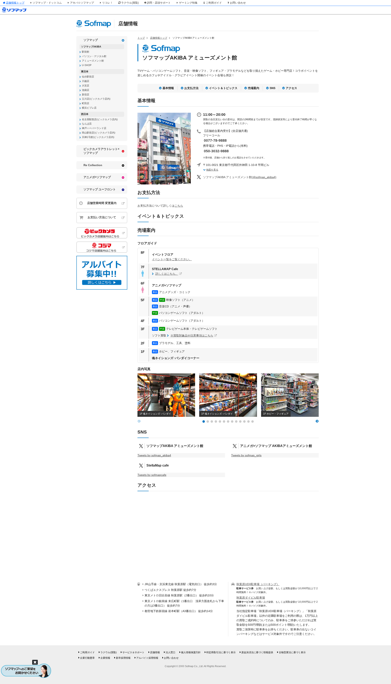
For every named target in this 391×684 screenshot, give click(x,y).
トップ (141, 37)
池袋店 (85, 90)
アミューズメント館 (93, 60)
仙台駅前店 (88, 76)
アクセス (291, 88)
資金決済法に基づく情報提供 (257, 652)
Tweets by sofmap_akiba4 (154, 455)
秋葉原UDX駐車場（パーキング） (257, 584)
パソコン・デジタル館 (94, 56)
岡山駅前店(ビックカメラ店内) (98, 132)
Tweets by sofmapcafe (151, 475)
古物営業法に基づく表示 (292, 652)
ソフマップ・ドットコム (47, 2)
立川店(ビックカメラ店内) (96, 98)
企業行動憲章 (87, 657)
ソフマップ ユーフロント (99, 189)
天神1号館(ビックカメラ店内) (98, 137)
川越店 (85, 81)
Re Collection (92, 165)
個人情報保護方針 (191, 652)
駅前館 (85, 51)
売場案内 (253, 88)
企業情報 (105, 657)
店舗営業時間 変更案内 (101, 203)
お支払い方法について (102, 217)
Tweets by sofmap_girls (246, 455)
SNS (272, 88)
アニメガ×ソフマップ (97, 177)
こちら (179, 205)
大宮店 (85, 85)
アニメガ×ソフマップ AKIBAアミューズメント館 (276, 446)
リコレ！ (107, 2)
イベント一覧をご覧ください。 (172, 259)
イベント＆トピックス (223, 88)
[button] (203, 421)
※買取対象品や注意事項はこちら (191, 335)
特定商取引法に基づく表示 (221, 652)
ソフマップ (90, 40)
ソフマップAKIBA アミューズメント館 (174, 446)
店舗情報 (128, 23)
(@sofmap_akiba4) (239, 177)
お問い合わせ (238, 2)
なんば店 (87, 123)
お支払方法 (191, 88)
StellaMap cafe (157, 465)
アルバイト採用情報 (147, 657)
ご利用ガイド (214, 2)
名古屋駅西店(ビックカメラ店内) (100, 119)
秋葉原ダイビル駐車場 (250, 597)
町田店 (85, 103)
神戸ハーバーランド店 (94, 128)
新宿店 (85, 94)
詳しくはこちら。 (166, 273)
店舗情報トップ (15, 2)
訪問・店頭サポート (159, 2)
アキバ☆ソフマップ (82, 2)
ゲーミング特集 (188, 2)
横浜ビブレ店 (89, 107)
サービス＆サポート (133, 652)
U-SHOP (86, 65)
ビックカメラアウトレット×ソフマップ (101, 151)
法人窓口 (170, 652)
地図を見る (212, 169)
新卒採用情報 (123, 657)
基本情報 (168, 88)
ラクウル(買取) (130, 2)
